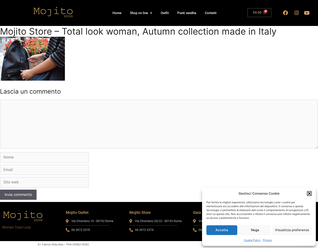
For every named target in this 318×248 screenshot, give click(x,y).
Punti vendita (186, 13)
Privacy (267, 240)
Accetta (221, 230)
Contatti (211, 13)
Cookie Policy (252, 240)
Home (116, 13)
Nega (255, 230)
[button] (309, 193)
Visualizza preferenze (292, 230)
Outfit (165, 13)
